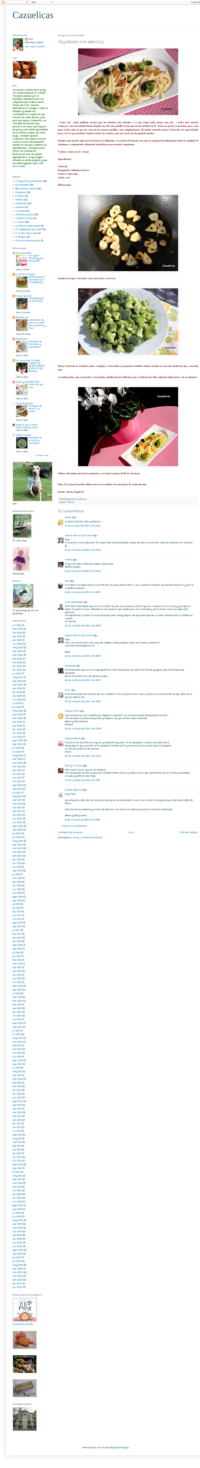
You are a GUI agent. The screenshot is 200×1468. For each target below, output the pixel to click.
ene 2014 (17, 1049)
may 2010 (17, 1175)
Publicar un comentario (74, 826)
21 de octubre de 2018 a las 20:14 (82, 525)
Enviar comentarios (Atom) (87, 837)
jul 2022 (16, 748)
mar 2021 (17, 803)
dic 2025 (17, 640)
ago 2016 (17, 948)
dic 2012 (16, 1090)
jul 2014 (16, 1030)
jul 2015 (16, 993)
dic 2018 (16, 885)
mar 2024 (17, 684)
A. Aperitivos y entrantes (28, 181)
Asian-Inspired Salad (27, 427)
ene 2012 (16, 1120)
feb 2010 (16, 1186)
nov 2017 (16, 915)
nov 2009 (17, 1197)
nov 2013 (16, 1052)
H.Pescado (21, 203)
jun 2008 (16, 1261)
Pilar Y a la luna (73, 765)
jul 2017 (16, 930)
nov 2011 (16, 1127)
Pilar (30, 39)
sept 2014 (17, 1023)
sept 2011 (17, 1134)
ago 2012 (17, 1105)
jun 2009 (16, 1216)
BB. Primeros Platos (26, 188)
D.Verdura (20, 192)
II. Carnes (20, 211)
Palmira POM (72, 711)
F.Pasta (70, 502)
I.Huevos (19, 207)
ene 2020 (17, 855)
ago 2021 (17, 788)
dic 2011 (16, 1123)
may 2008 (17, 1265)
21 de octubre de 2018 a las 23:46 (83, 571)
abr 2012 (17, 1108)
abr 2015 (17, 997)
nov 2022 (17, 733)
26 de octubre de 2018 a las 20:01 (83, 756)
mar (67, 580)
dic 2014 (16, 1012)
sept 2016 (17, 945)
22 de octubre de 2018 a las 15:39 (82, 655)
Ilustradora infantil (22, 1324)
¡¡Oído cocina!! (23, 435)
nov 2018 (16, 889)
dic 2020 (17, 814)
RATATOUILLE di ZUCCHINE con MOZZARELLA (37, 280)
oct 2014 (17, 1019)
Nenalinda (70, 665)
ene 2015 (16, 1008)
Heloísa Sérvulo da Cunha (78, 535)
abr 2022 (17, 759)
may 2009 (17, 1220)
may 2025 (17, 647)
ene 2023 (17, 725)
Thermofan (22, 339)
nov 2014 (17, 1015)
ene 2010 (16, 1190)
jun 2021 (16, 792)
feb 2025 (17, 658)
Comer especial (73, 789)
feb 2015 (16, 1004)
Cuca (68, 690)
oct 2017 (16, 919)
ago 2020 (17, 829)
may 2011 (17, 1138)
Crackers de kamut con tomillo (35, 409)
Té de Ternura (23, 296)
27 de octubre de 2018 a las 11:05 (82, 780)
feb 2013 (16, 1082)
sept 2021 (17, 785)
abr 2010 (17, 1179)
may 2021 (17, 796)
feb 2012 (16, 1116)
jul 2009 (16, 1213)
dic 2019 (16, 859)
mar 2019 (17, 878)
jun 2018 (16, 907)
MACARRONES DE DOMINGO (36, 300)
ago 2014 (17, 1027)
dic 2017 (16, 911)
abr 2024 (17, 681)
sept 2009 (17, 1205)
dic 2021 (16, 774)
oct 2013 (16, 1056)
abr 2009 (17, 1224)
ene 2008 (17, 1279)
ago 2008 (17, 1253)
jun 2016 (16, 956)
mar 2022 (17, 762)
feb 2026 (17, 632)
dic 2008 (17, 1238)
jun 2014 (16, 1034)
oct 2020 (17, 822)
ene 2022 (17, 770)
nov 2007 (17, 1287)
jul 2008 (16, 1257)
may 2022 (17, 755)
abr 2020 (17, 844)
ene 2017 (16, 937)
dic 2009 (17, 1194)
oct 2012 (16, 1097)
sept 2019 (17, 870)
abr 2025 (17, 651)
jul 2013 (16, 1067)
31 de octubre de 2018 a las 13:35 (82, 819)
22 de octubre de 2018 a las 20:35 (83, 728)
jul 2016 (16, 952)
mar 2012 (17, 1112)
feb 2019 (16, 881)
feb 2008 (17, 1276)
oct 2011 (16, 1131)
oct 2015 (16, 982)
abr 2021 (17, 800)
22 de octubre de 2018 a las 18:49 (83, 680)
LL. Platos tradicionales (27, 225)
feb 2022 (17, 766)
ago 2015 (17, 989)
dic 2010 (16, 1153)
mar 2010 (17, 1183)
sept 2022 (17, 740)
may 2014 (17, 1038)
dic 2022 (17, 729)
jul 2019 (16, 874)
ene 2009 (17, 1235)
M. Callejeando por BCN (28, 229)
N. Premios (20, 236)
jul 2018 (16, 904)
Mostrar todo (42, 455)
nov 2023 (17, 696)
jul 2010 (16, 1172)
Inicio (131, 832)
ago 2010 (17, 1168)
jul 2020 (16, 833)
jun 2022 (16, 751)
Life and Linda (23, 253)
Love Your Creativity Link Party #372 (36, 258)
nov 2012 (16, 1093)
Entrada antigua (189, 832)
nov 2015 (16, 978)
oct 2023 (17, 699)
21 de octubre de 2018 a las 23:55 (83, 592)
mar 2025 (17, 655)
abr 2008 (17, 1268)
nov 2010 (16, 1157)
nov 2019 (16, 863)
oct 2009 (17, 1201)
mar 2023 (17, 718)
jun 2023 (16, 707)
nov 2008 (17, 1242)
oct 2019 (16, 866)
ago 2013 (17, 1064)
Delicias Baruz (72, 738)
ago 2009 (17, 1209)
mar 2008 (17, 1272)
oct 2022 (17, 736)
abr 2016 (17, 959)
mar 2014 (17, 1041)
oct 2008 (17, 1246)
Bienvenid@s (18, 166)
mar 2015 (17, 1000)
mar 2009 (17, 1227)
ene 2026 (17, 636)
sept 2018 (17, 896)
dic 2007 (17, 1283)
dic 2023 (17, 692)
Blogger (125, 1447)
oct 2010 (16, 1160)
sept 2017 (17, 922)
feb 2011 (16, 1145)
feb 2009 (17, 1231)
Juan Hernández (74, 602)
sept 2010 (17, 1164)
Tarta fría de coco (36, 386)
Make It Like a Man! (26, 425)
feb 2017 (16, 934)
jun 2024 (16, 673)
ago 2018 (17, 900)
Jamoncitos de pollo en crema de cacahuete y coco (37, 324)
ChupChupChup (24, 403)
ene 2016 (16, 971)
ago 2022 (17, 744)
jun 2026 (16, 625)
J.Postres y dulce (24, 214)
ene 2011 (16, 1149)
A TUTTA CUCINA (25, 274)
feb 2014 (16, 1045)
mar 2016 (17, 963)
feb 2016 (16, 967)
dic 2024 (17, 666)
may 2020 (17, 841)
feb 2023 (17, 721)
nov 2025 (17, 643)
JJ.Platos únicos (23, 218)
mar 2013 (17, 1079)
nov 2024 (17, 669)
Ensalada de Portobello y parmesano (35, 344)
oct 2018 (16, 893)
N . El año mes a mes (26, 233)
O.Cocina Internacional (27, 240)
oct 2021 (16, 781)
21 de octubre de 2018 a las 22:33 (83, 550)
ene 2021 (16, 811)
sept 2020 (17, 826)
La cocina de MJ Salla (28, 360)
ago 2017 (17, 926)
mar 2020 (17, 848)
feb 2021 (16, 807)
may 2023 (17, 710)
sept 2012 (17, 1101)
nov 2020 (17, 818)
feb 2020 (17, 852)
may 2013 (17, 1071)
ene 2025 (17, 662)
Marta (68, 559)
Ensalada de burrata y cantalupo (35, 440)
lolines (68, 517)
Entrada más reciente (70, 832)
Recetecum (22, 317)
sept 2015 (17, 986)
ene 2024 (17, 688)
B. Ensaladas (22, 184)
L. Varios (19, 222)
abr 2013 (17, 1075)
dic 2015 (16, 974)
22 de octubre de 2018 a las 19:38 (82, 701)
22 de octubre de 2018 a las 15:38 (83, 625)
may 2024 (17, 677)
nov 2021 (16, 777)
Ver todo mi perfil (35, 46)
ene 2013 (16, 1086)
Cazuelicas (32, 15)
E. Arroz (19, 196)
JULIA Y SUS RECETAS (27, 382)
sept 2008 (17, 1250)
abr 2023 (17, 714)
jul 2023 (16, 703)
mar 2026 (17, 628)
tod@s (40, 163)
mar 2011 (16, 1142)
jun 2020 (16, 837)
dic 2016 (16, 941)
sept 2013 (17, 1060)
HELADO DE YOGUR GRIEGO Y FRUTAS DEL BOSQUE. (37, 367)
